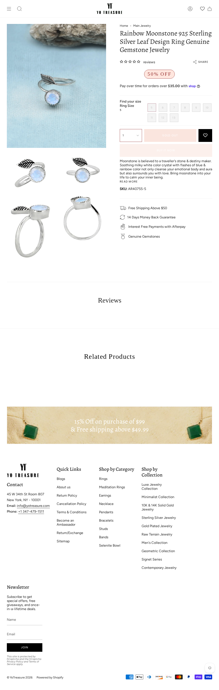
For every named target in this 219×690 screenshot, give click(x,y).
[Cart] (209, 8)
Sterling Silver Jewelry (159, 518)
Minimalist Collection (158, 497)
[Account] (190, 8)
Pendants (106, 512)
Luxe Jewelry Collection (152, 487)
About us (63, 487)
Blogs (61, 479)
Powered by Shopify (50, 677)
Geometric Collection (158, 551)
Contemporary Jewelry (159, 568)
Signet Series (152, 559)
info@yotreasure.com (33, 506)
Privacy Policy (15, 661)
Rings (103, 479)
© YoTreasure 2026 (20, 677)
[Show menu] (9, 8)
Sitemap (63, 541)
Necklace (106, 504)
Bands (103, 537)
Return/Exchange (70, 533)
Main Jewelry (142, 26)
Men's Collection (154, 543)
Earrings (105, 495)
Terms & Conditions (71, 512)
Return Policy (67, 495)
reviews (149, 62)
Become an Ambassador (66, 522)
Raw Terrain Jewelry (157, 534)
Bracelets (106, 520)
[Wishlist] (202, 8)
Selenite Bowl (109, 545)
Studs (103, 529)
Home (124, 26)
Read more (129, 181)
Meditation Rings (112, 487)
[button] (19, 8)
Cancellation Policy (71, 504)
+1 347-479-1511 (31, 511)
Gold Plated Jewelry (157, 526)
